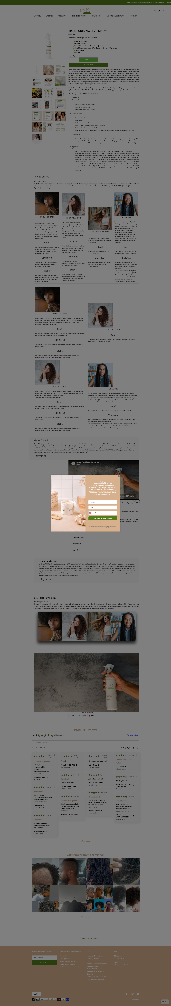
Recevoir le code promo (103, 518)
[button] (90, 513)
